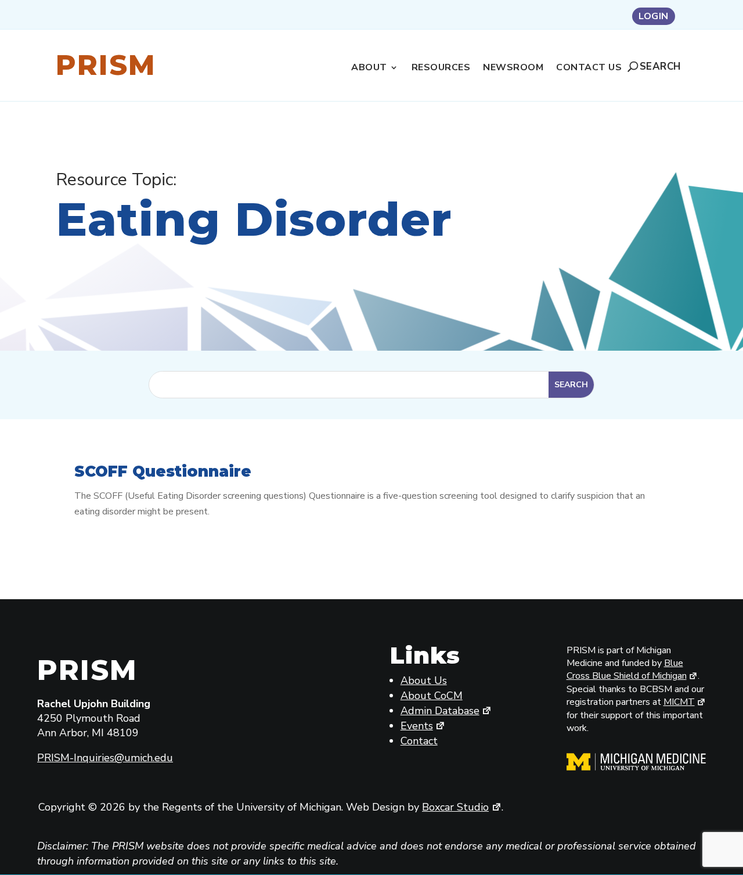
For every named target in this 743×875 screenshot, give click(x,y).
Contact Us (589, 68)
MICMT (679, 702)
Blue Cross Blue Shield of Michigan (627, 669)
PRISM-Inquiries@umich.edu (105, 758)
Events (417, 726)
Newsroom (513, 68)
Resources (441, 68)
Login (654, 17)
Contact (419, 741)
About (369, 68)
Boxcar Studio (455, 807)
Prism (106, 65)
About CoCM (432, 696)
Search (660, 66)
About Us (424, 680)
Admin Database (440, 711)
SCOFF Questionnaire (162, 471)
